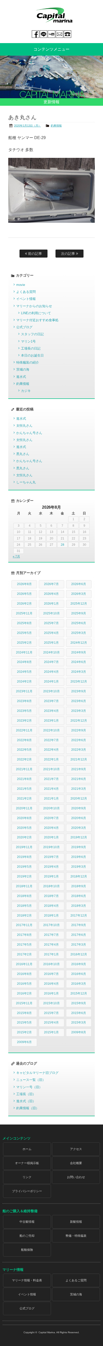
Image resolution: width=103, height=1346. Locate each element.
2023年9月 (78, 691)
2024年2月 (24, 681)
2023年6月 (78, 701)
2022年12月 (78, 720)
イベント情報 (26, 299)
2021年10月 (51, 769)
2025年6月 (78, 623)
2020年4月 (51, 828)
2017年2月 (24, 954)
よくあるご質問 (76, 1280)
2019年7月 (51, 857)
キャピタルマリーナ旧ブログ (37, 1073)
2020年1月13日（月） (27, 125)
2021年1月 (51, 798)
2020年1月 (51, 837)
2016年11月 (24, 964)
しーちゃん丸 (26, 482)
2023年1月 (51, 720)
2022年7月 (51, 740)
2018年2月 (24, 915)
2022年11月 (24, 730)
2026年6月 (78, 584)
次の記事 (68, 254)
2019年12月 (78, 837)
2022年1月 (51, 759)
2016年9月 (78, 964)
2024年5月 (24, 672)
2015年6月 (78, 1013)
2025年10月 (51, 613)
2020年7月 (51, 818)
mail (59, 34)
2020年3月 (78, 828)
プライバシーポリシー (27, 1191)
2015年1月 (51, 1032)
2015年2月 (24, 1032)
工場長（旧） (26, 1094)
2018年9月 (78, 886)
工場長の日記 (30, 348)
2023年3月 (78, 711)
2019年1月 (51, 876)
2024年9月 (78, 652)
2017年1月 (51, 954)
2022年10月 (51, 730)
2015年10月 (51, 1003)
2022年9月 (78, 730)
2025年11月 (24, 613)
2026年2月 (24, 603)
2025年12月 (78, 603)
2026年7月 (51, 584)
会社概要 (76, 1163)
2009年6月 (24, 1042)
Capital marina (54, 15)
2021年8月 (24, 779)
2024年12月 (78, 642)
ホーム (27, 1149)
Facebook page (35, 34)
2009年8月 (78, 1032)
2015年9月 (78, 1003)
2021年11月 (24, 769)
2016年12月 (78, 954)
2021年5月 (24, 789)
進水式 (21, 377)
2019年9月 (78, 847)
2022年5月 (24, 749)
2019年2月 (24, 876)
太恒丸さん (24, 425)
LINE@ (43, 34)
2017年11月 (24, 925)
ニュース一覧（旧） (31, 1080)
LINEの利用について (36, 313)
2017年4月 (51, 944)
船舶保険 (27, 1250)
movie (20, 285)
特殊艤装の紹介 (27, 362)
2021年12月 (78, 759)
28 (62, 544)
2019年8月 (24, 857)
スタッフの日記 (32, 334)
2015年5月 (24, 1022)
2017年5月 (24, 944)
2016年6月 (78, 974)
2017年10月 (51, 925)
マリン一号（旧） (29, 1087)
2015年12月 (78, 993)
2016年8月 (24, 974)
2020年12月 (78, 798)
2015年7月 (51, 1013)
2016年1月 (51, 993)
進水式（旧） (26, 1101)
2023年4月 (51, 711)
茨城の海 (22, 369)
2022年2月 (24, 759)
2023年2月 (24, 720)
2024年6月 (78, 662)
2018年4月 (51, 906)
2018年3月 (78, 906)
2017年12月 (78, 915)
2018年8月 (24, 896)
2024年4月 (51, 672)
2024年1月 (51, 681)
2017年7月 (51, 935)
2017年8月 (24, 935)
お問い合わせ (76, 1177)
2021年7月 (51, 779)
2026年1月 (51, 603)
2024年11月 (24, 652)
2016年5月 (24, 983)
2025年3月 (78, 633)
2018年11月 (24, 886)
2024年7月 (51, 662)
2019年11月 (24, 847)
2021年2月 (24, 798)
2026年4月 (51, 594)
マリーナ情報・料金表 (27, 1280)
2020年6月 (78, 818)
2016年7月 (51, 974)
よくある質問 (26, 292)
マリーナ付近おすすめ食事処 (37, 320)
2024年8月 (24, 662)
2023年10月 (51, 691)
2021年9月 (78, 769)
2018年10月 (51, 886)
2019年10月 (51, 847)
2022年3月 (78, 749)
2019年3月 (78, 866)
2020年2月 (24, 837)
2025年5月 (24, 633)
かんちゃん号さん (29, 433)
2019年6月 (78, 857)
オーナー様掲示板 (27, 1163)
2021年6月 (78, 779)
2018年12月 (78, 876)
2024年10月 (51, 652)
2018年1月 (51, 915)
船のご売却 (27, 1236)
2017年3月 (78, 944)
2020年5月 (24, 828)
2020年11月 (24, 808)
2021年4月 (51, 789)
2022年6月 (78, 740)
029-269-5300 (67, 34)
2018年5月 (24, 906)
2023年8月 (24, 701)
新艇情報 (76, 1221)
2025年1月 (51, 642)
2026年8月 (24, 584)
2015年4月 (51, 1022)
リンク (27, 1177)
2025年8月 (24, 623)
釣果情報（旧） (27, 1108)
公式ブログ (24, 327)
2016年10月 (51, 964)
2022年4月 (51, 749)
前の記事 (34, 254)
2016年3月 (78, 983)
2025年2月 (24, 642)
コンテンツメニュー (52, 49)
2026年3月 (78, 594)
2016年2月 (24, 993)
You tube (51, 34)
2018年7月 (51, 896)
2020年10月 (51, 808)
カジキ (26, 391)
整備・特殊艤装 (76, 1236)
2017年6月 (78, 935)
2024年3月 (78, 672)
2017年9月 (78, 925)
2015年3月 (78, 1022)
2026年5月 (24, 594)
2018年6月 (78, 896)
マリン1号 (28, 341)
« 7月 (16, 556)
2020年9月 (78, 808)
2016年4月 (51, 983)
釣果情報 (56, 125)
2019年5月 (24, 866)
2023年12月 (78, 681)
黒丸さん (22, 454)
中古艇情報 (27, 1221)
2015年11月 (24, 1003)
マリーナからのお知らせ (34, 306)
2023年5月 (24, 711)
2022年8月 (24, 740)
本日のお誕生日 (32, 355)
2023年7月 (51, 701)
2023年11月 (24, 691)
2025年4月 (51, 633)
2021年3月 (78, 789)
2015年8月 (24, 1013)
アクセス (76, 1149)
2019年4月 (51, 866)
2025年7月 (51, 623)
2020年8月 (24, 818)
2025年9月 (78, 613)
